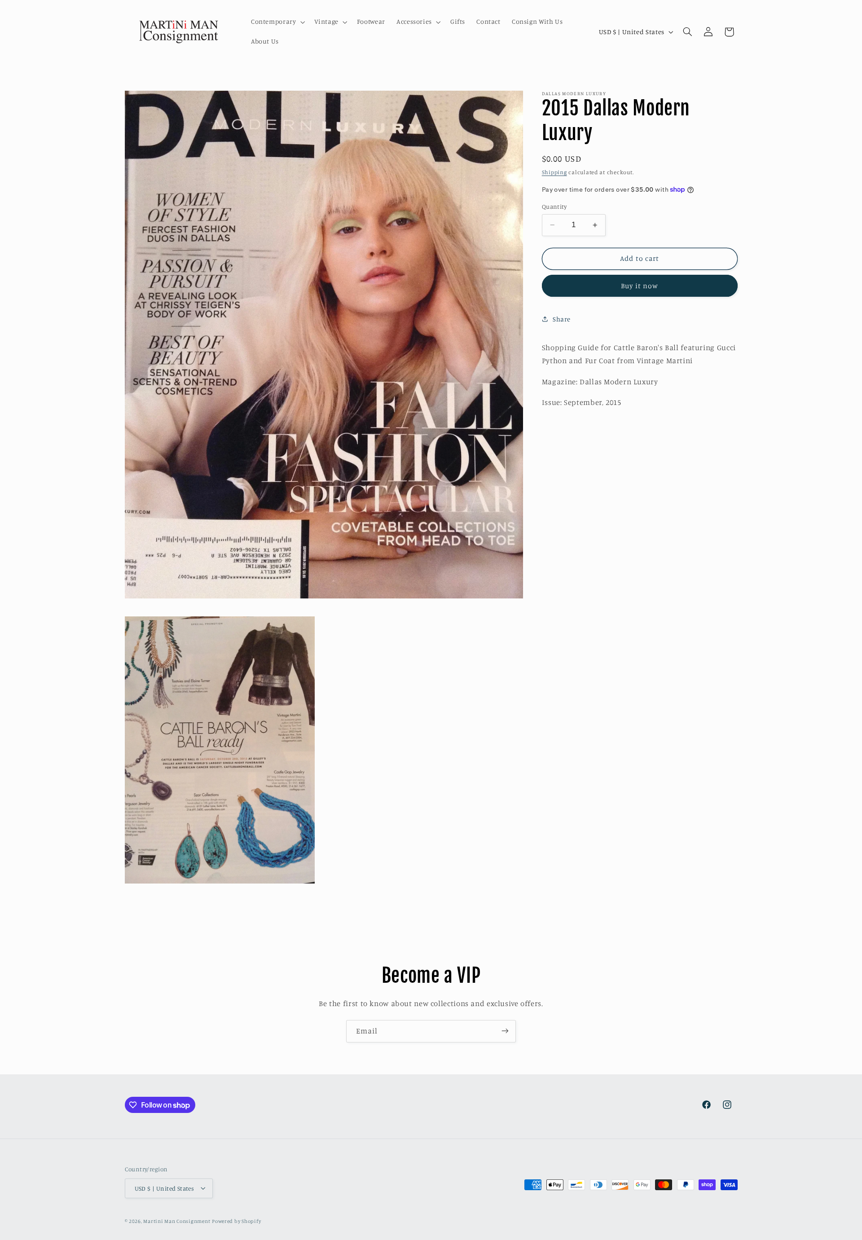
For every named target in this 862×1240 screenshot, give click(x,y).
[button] (277, 22)
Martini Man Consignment (176, 1221)
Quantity (554, 206)
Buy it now (639, 285)
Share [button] (562, 318)
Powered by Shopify (236, 1221)
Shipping (554, 171)
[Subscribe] (505, 1031)
